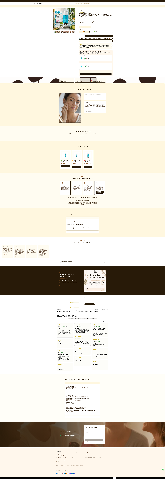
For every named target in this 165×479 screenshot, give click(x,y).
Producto (72, 318)
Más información (109, 477)
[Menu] (34, 4)
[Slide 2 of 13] (57, 32)
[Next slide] (74, 19)
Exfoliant (75, 318)
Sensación (93, 318)
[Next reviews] (111, 45)
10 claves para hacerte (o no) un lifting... (90, 455)
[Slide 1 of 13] (55, 32)
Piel (69, 318)
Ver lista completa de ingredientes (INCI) (67, 261)
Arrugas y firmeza (68, 465)
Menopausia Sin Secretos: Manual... (89, 454)
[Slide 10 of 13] (75, 32)
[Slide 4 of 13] (62, 32)
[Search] (82, 3)
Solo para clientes (69, 416)
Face (89, 318)
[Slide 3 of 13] (59, 32)
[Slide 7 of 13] (68, 32)
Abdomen (71, 466)
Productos (79, 318)
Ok (114, 477)
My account (99, 452)
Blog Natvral (99, 457)
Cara (60, 466)
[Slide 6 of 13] (66, 32)
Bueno (87, 318)
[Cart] (131, 4)
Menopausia (81, 465)
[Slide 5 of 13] (64, 32)
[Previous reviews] (79, 45)
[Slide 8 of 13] (70, 32)
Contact (99, 454)
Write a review (89, 304)
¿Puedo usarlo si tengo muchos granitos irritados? (75, 224)
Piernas (80, 466)
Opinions (73, 458)
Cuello (63, 466)
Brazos (74, 466)
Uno (95, 318)
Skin (81, 318)
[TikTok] (58, 457)
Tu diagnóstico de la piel (75, 452)
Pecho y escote (73, 465)
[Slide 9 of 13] (73, 32)
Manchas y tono (63, 465)
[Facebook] (62, 457)
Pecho (68, 466)
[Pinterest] (63, 457)
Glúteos (77, 466)
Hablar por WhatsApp (99, 192)
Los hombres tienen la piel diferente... (90, 457)
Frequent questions (100, 455)
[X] (65, 457)
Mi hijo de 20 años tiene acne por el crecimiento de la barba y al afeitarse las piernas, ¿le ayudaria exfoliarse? (81, 228)
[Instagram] (56, 457)
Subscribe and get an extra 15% (76, 454)
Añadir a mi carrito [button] (95, 74)
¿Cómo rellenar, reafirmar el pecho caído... (90, 452)
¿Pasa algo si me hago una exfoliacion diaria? (74, 231)
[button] (81, 12)
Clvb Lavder (73, 457)
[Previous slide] (54, 19)
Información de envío (69, 383)
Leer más (110, 38)
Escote (65, 466)
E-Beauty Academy (74, 455)
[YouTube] (60, 457)
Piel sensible (77, 465)
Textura (84, 318)
